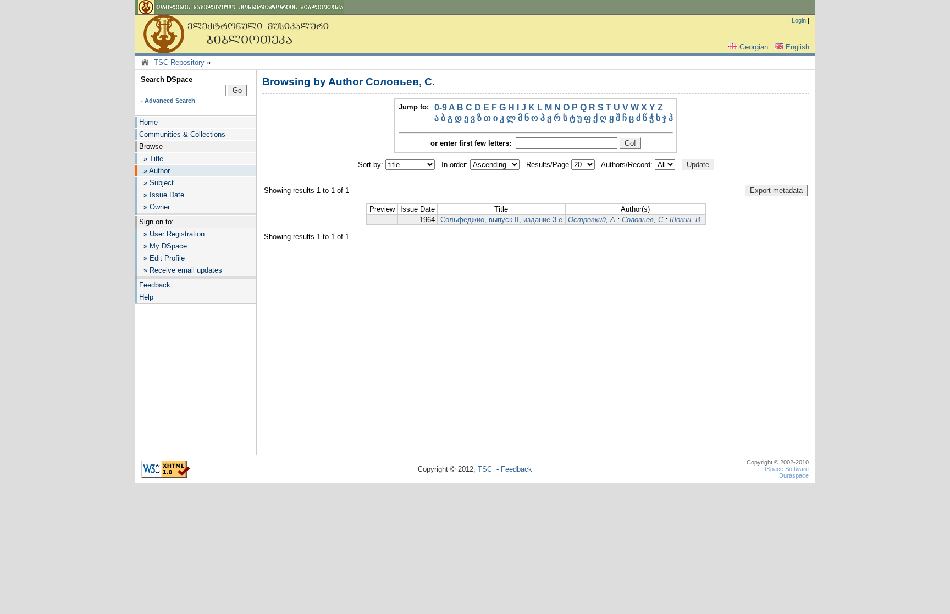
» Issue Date (161, 195)
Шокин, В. (686, 219)
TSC (485, 469)
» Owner (154, 207)
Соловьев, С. (643, 219)
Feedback (154, 285)
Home (148, 122)
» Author (154, 171)
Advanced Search (170, 100)
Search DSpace (166, 79)
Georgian (753, 47)
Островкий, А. (592, 219)
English (797, 47)
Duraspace (794, 475)
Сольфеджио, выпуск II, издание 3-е (501, 219)
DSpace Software (785, 469)
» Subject (156, 183)
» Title (151, 158)
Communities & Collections (182, 134)
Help (146, 297)
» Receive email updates (180, 270)
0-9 (440, 107)
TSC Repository (179, 62)
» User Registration (172, 234)
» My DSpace (163, 246)
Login (799, 20)
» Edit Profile (162, 258)
